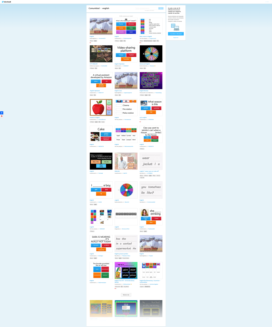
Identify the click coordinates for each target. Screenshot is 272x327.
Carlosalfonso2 (102, 119)
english (105, 8)
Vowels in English (95, 117)
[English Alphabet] (126, 53)
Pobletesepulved (127, 38)
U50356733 (151, 146)
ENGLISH (117, 171)
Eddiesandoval (126, 284)
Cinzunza (152, 66)
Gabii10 (125, 173)
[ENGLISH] (126, 161)
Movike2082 (104, 66)
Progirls (151, 255)
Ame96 (100, 202)
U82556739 (101, 146)
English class (118, 91)
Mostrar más (126, 295)
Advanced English (145, 64)
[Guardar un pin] (1, 116)
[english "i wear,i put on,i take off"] (151, 161)
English (92, 36)
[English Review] (151, 80)
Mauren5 (127, 202)
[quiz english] (151, 107)
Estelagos (100, 255)
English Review (144, 91)
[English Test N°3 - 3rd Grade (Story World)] (126, 270)
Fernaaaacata (127, 119)
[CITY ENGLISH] (101, 53)
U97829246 (151, 119)
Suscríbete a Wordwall (176, 33)
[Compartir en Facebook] (1, 112)
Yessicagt (100, 173)
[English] (101, 26)
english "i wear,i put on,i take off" (149, 171)
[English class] (126, 80)
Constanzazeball (151, 202)
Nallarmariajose (102, 282)
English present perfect (121, 254)
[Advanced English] (151, 53)
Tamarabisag (158, 92)
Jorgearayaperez (128, 92)
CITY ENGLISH (94, 64)
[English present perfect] (126, 243)
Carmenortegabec (153, 284)
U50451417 (101, 92)
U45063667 (102, 229)
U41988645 (149, 173)
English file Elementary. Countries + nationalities (150, 281)
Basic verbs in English (146, 36)
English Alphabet (119, 64)
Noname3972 (102, 38)
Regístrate (175, 37)
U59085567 (126, 66)
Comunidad (94, 8)
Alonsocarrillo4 (125, 229)
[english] (151, 134)
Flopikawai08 (151, 229)
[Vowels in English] (101, 107)
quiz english (143, 117)
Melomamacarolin (128, 146)
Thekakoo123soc (126, 255)
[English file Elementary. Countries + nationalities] (151, 270)
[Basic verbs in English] (151, 26)
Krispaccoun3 (152, 38)
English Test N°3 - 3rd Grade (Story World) (125, 281)
